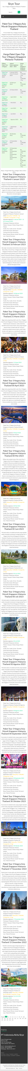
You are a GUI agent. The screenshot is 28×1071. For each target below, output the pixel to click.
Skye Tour (14, 3)
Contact (20, 1068)
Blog (17, 1068)
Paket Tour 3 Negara (5, 73)
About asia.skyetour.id (10, 1068)
